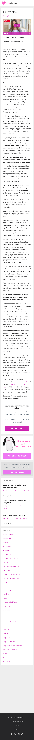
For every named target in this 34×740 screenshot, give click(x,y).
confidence (7, 554)
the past (6, 657)
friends (5, 582)
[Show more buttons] (29, 33)
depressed (7, 570)
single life (6, 638)
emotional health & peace (11, 491)
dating (5, 16)
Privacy (17, 729)
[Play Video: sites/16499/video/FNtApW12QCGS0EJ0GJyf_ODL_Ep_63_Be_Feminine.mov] (17, 25)
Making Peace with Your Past (14, 515)
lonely (5, 614)
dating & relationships (10, 506)
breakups (6, 550)
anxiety (5, 542)
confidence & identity (10, 558)
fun (4, 586)
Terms (17, 725)
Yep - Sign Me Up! (17, 472)
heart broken (24, 382)
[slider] (17, 33)
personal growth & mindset (12, 622)
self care (11, 16)
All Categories (8, 535)
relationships (7, 626)
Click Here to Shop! (17, 456)
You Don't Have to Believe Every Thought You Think (15, 486)
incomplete (7, 606)
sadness (6, 630)
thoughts (6, 661)
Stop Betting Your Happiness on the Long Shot (16, 501)
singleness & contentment (12, 646)
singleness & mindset (10, 649)
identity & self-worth (10, 602)
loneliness (6, 610)
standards (6, 653)
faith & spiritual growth (11, 578)
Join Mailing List (17, 428)
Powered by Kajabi (17, 721)
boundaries (7, 546)
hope (5, 598)
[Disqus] (17, 688)
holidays (6, 594)
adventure (7, 538)
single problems (9, 642)
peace (5, 618)
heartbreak (7, 590)
